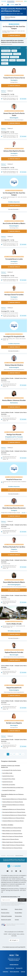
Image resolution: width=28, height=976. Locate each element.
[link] (23, 754)
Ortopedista (5, 60)
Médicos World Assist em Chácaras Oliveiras (12, 848)
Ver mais (4, 63)
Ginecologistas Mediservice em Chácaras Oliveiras (13, 812)
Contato (17, 919)
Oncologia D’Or (19, 968)
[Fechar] (26, 48)
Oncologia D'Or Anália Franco (8, 790)
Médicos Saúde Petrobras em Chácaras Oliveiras (13, 845)
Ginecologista (5, 57)
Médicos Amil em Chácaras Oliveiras (10, 839)
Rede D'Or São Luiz (10, 968)
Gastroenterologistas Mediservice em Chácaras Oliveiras (13, 805)
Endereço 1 (3, 91)
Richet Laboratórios (14, 971)
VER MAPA (24, 98)
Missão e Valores (18, 909)
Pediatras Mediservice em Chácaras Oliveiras (12, 802)
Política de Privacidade (6, 916)
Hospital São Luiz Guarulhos (8, 784)
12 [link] (20, 754)
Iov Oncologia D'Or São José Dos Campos (14, 27)
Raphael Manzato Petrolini (14, 652)
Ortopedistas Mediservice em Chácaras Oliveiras (13, 818)
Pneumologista (20, 60)
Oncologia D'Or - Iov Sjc (7, 94)
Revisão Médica (18, 912)
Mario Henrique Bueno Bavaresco (14, 508)
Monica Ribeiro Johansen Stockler (14, 400)
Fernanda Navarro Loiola (14, 259)
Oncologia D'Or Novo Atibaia (8, 779)
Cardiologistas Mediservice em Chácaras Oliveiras (13, 809)
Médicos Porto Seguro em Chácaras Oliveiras (12, 836)
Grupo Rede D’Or (21, 947)
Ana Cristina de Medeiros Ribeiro (14, 223)
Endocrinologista (6, 50)
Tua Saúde (3, 1)
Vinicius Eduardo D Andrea (14, 365)
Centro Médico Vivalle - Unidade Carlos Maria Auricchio (14, 379)
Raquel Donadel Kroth (14, 688)
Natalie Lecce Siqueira (14, 723)
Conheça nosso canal (7, 871)
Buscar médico (10, 1)
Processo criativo (5, 912)
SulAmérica (5, 971)
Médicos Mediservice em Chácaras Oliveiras (12, 833)
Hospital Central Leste (7, 781)
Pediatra (14, 50)
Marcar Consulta (10, 855)
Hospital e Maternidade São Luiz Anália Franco (12, 787)
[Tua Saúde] (14, 866)
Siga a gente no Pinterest (20, 871)
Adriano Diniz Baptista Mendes (14, 151)
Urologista (12, 60)
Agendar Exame (19, 1)
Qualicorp (23, 971)
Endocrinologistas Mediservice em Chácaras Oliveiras (14, 799)
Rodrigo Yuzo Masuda (14, 434)
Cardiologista (17, 53)
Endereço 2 (10, 91)
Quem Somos (4, 909)
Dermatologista (14, 57)
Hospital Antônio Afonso (8, 776)
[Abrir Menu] (2, 4)
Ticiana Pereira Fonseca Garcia (14, 78)
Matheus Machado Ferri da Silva (14, 547)
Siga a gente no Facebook (16, 871)
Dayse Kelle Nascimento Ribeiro (14, 582)
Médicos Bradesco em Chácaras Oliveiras (11, 830)
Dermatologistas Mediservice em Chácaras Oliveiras (14, 815)
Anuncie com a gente (6, 919)
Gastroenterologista (7, 53)
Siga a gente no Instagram (12, 871)
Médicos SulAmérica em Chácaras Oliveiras (12, 827)
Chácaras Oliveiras (19, 855)
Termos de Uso (18, 916)
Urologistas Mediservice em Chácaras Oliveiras (13, 820)
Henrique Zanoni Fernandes (14, 294)
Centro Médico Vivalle (5, 381)
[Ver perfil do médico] (14, 71)
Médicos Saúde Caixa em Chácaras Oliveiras (12, 842)
